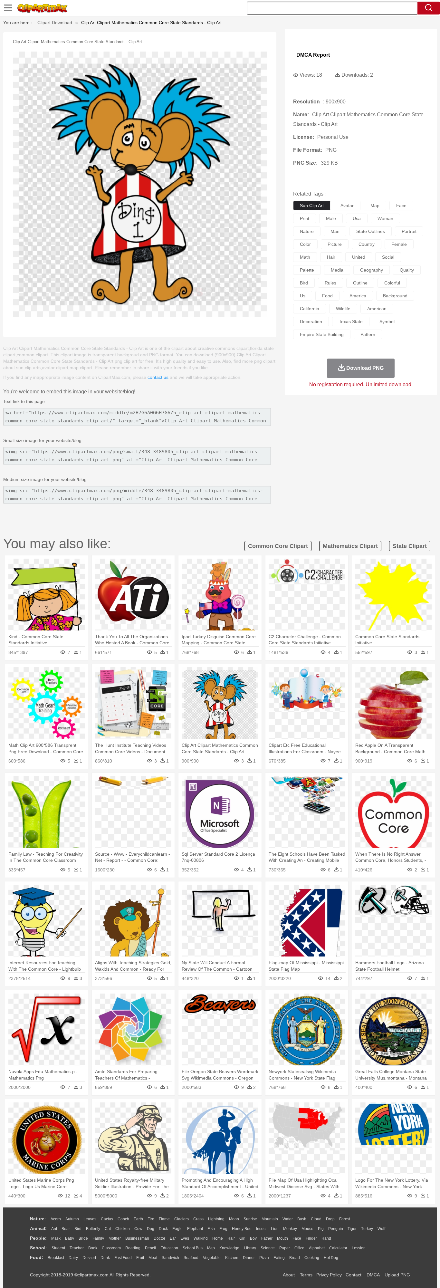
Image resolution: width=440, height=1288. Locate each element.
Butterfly (93, 1228)
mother (115, 1238)
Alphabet (317, 1248)
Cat (108, 1228)
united (358, 257)
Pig (321, 1228)
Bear (66, 1228)
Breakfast (56, 1257)
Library (250, 1248)
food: (36, 1257)
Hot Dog (331, 1257)
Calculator (338, 1248)
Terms (306, 1274)
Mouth (282, 1238)
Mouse (307, 1228)
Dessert (89, 1257)
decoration (311, 321)
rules (330, 282)
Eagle (177, 1228)
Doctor (159, 1238)
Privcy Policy (329, 1274)
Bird (77, 1228)
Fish (211, 1228)
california (309, 308)
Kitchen (231, 1257)
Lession (359, 1248)
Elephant (195, 1228)
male (331, 218)
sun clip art (312, 205)
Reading (132, 1248)
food (327, 295)
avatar (347, 205)
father (267, 1238)
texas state (351, 321)
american (377, 308)
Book (92, 1248)
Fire (151, 1219)
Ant (54, 1228)
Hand (326, 1238)
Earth (138, 1219)
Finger (311, 1238)
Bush (301, 1219)
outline (360, 282)
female (399, 244)
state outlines (370, 231)
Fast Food (123, 1257)
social (388, 257)
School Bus (193, 1248)
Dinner (249, 1257)
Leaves (89, 1219)
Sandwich (170, 1257)
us (302, 295)
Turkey (367, 1228)
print (304, 218)
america (357, 295)
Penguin (335, 1228)
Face (296, 1238)
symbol (387, 321)
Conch (123, 1219)
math (305, 257)
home (217, 1238)
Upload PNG (397, 1274)
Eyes (184, 1238)
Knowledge (229, 1248)
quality (407, 270)
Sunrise (250, 1219)
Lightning (216, 1219)
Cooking (311, 1257)
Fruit (140, 1257)
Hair (231, 1238)
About (289, 1274)
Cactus (107, 1219)
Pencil (150, 1248)
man (335, 231)
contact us (158, 377)
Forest (344, 1219)
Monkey (290, 1228)
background (395, 295)
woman (385, 218)
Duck (163, 1228)
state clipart (410, 546)
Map (211, 1248)
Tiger (352, 1228)
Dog (150, 1228)
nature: (38, 1218)
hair (331, 257)
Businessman (137, 1238)
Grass (198, 1219)
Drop (330, 1219)
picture (335, 244)
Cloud (316, 1219)
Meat (152, 1257)
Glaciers (181, 1219)
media (337, 270)
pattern (367, 334)
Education (169, 1248)
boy (253, 1238)
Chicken (122, 1228)
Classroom (111, 1248)
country (367, 244)
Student (58, 1248)
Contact (353, 1274)
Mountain (270, 1219)
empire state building (322, 334)
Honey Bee (242, 1228)
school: (38, 1247)
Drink (105, 1257)
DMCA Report (313, 55)
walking (201, 1238)
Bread (294, 1257)
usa (357, 218)
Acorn (56, 1219)
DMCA (373, 1274)
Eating (279, 1257)
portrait (409, 231)
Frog (223, 1228)
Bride (83, 1238)
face (401, 205)
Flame (164, 1219)
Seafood (191, 1257)
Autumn (72, 1219)
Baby (69, 1238)
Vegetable (212, 1257)
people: (38, 1238)
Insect (261, 1228)
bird (304, 282)
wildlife (343, 308)
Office (299, 1248)
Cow (138, 1228)
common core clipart (278, 546)
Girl (242, 1238)
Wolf (381, 1228)
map (374, 205)
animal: (38, 1228)
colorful (392, 282)
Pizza (264, 1257)
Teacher (77, 1248)
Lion (275, 1228)
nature (307, 231)
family (98, 1238)
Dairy (73, 1257)
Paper (284, 1248)
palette (307, 270)
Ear (173, 1238)
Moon (234, 1219)
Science (268, 1248)
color (305, 244)
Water (287, 1219)
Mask (56, 1238)
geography (371, 270)
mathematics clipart (350, 546)
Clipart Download (54, 22)
